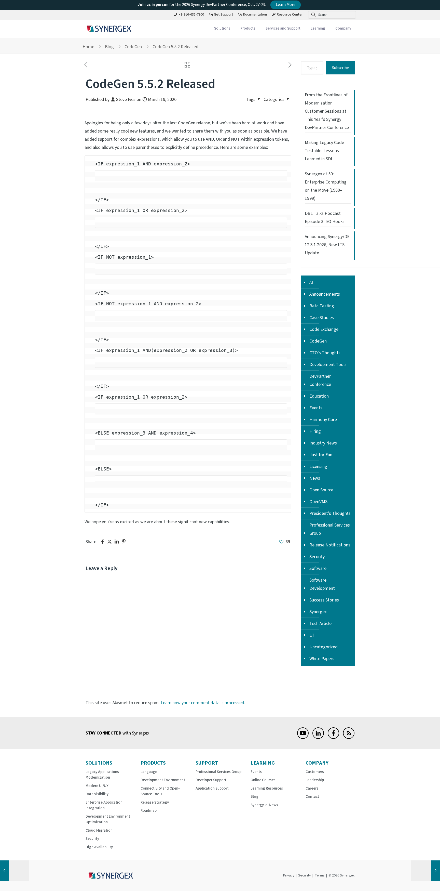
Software (317, 568)
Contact (312, 796)
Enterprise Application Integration (104, 805)
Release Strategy (155, 802)
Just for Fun (320, 455)
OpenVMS (318, 502)
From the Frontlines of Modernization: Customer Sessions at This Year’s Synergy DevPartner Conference (327, 111)
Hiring (315, 431)
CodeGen (133, 47)
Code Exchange (323, 329)
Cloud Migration (99, 830)
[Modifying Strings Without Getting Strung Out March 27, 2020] (425, 870)
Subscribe (340, 68)
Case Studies (321, 318)
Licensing (318, 466)
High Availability (99, 847)
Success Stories (324, 600)
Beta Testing (321, 306)
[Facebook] (333, 737)
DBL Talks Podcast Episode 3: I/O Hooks (325, 217)
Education (319, 396)
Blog (109, 47)
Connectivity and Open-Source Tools (160, 791)
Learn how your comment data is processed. (203, 703)
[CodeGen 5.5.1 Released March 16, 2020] (14, 870)
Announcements (324, 294)
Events (315, 408)
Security (317, 557)
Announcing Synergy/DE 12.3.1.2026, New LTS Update (327, 244)
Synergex (318, 612)
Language (149, 772)
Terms (320, 875)
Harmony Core (323, 419)
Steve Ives (125, 99)
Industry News (323, 443)
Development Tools (328, 364)
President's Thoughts (330, 513)
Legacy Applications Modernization (102, 774)
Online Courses (263, 780)
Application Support (212, 788)
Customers (315, 772)
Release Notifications (329, 545)
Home (88, 47)
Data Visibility (97, 794)
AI (311, 282)
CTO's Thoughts (324, 353)
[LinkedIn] (318, 737)
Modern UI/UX (97, 786)
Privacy (288, 875)
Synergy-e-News (264, 805)
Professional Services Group (329, 529)
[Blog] (348, 737)
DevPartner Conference (320, 380)
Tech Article (320, 623)
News (314, 478)
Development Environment (163, 780)
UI (311, 635)
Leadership (315, 780)
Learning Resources (267, 788)
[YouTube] (303, 737)
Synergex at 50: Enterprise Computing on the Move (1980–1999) (326, 186)
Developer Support (211, 780)
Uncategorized (323, 647)
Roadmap (149, 810)
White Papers (321, 659)
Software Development (322, 584)
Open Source (321, 490)
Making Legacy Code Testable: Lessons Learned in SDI (324, 150)
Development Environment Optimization (108, 819)
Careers (312, 788)
